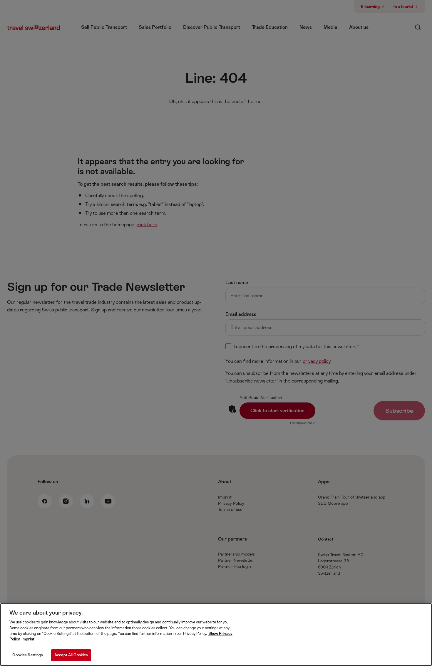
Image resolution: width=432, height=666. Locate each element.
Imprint (27, 639)
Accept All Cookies (71, 655)
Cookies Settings (27, 655)
